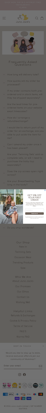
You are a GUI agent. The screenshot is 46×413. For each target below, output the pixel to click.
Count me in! (34, 213)
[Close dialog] (44, 190)
